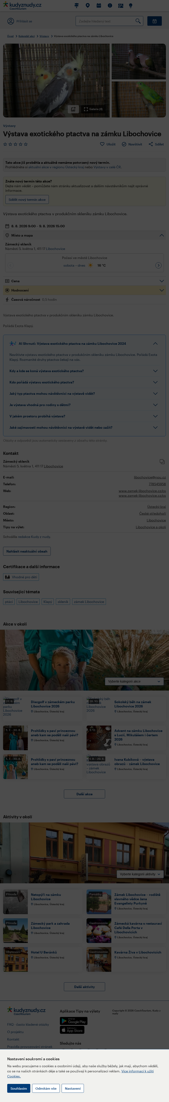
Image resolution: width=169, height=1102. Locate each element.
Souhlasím (19, 1088)
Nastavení (73, 1088)
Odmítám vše (45, 1088)
